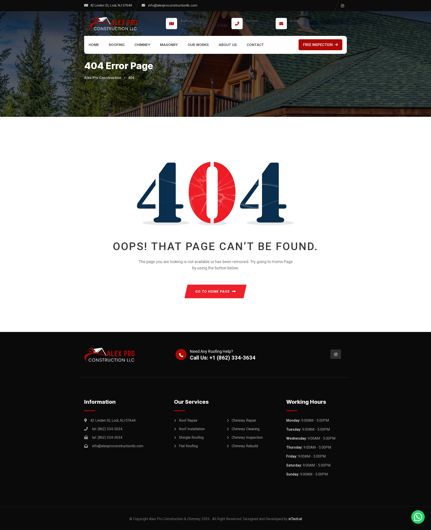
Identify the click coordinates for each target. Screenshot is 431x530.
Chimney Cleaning (245, 429)
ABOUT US (228, 45)
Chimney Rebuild (245, 446)
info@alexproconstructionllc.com (172, 5)
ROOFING (117, 45)
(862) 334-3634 (258, 23)
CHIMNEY (142, 45)
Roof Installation (192, 429)
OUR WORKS (198, 45)
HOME (94, 45)
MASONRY (169, 45)
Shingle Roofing (191, 437)
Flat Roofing (188, 446)
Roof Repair (188, 420)
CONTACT (255, 45)
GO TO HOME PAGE (212, 292)
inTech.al (295, 519)
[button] (418, 517)
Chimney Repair (244, 420)
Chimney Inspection (247, 437)
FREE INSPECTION (318, 45)
